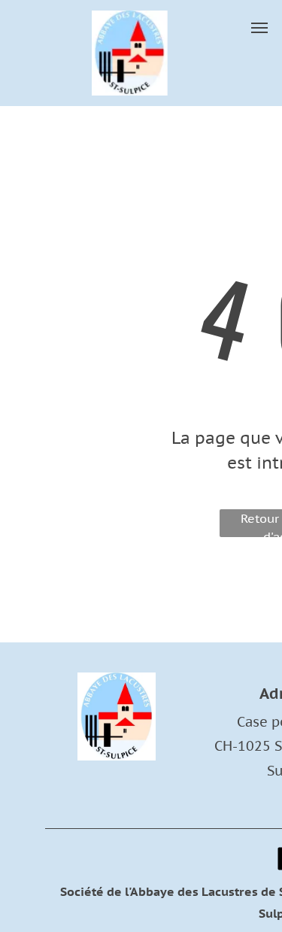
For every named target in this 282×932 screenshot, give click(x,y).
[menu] (259, 28)
